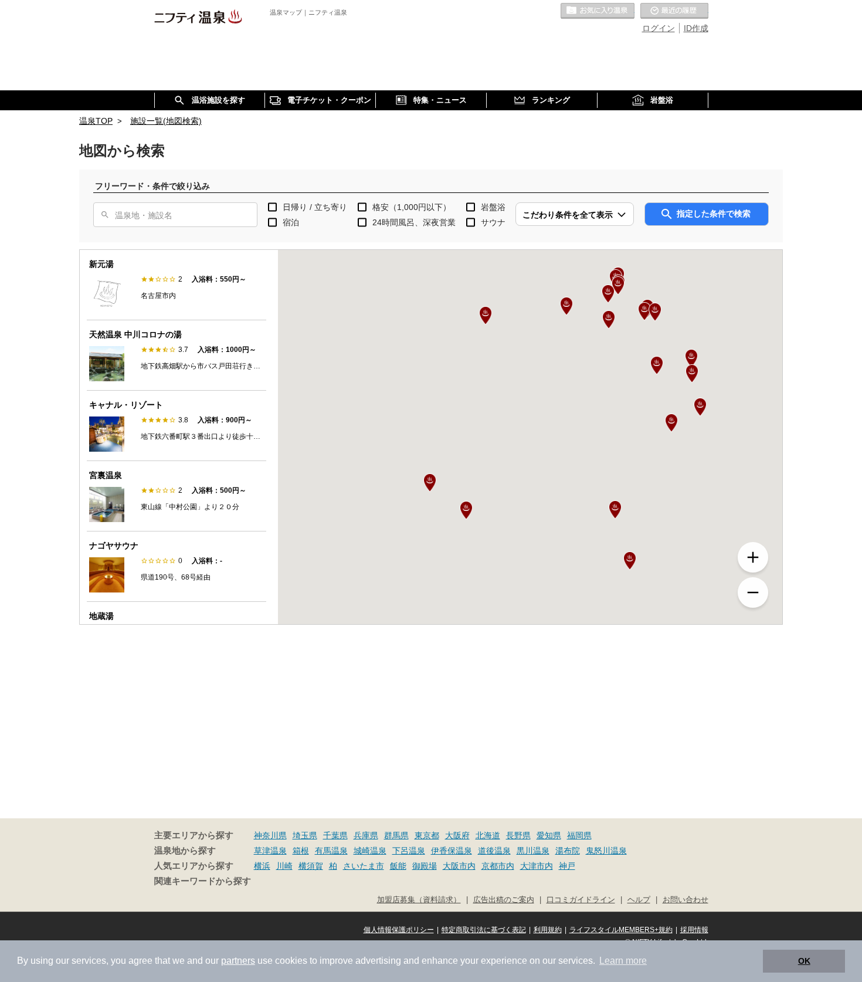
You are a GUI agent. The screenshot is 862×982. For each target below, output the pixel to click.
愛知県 (549, 835)
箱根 (301, 850)
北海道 (488, 835)
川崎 (284, 866)
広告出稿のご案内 (503, 900)
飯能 (398, 866)
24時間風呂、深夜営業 (414, 222)
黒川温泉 (533, 850)
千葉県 (335, 835)
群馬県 (396, 835)
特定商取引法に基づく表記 (484, 930)
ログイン (658, 28)
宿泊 (291, 222)
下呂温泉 (408, 850)
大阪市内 (459, 866)
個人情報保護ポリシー (399, 930)
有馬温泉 (331, 850)
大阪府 (457, 835)
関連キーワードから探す (202, 881)
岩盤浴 (493, 207)
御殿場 (424, 866)
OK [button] (804, 961)
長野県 (518, 835)
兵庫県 (366, 835)
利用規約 (548, 930)
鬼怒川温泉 (606, 850)
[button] (466, 510)
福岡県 (579, 835)
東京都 (427, 835)
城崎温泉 (370, 850)
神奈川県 (270, 835)
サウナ (493, 222)
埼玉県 (305, 835)
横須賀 (310, 866)
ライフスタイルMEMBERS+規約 (621, 930)
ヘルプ (638, 900)
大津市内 (536, 866)
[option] (176, 285)
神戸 (567, 866)
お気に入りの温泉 (597, 11)
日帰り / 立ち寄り (315, 207)
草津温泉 (270, 850)
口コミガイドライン (581, 900)
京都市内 (497, 866)
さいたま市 (363, 866)
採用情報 (694, 930)
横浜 (262, 866)
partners (238, 961)
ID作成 (696, 28)
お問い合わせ (685, 900)
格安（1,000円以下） (411, 207)
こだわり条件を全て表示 (567, 214)
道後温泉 (494, 850)
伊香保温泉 (451, 850)
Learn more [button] (623, 961)
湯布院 (567, 850)
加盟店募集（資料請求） (419, 900)
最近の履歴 (674, 11)
